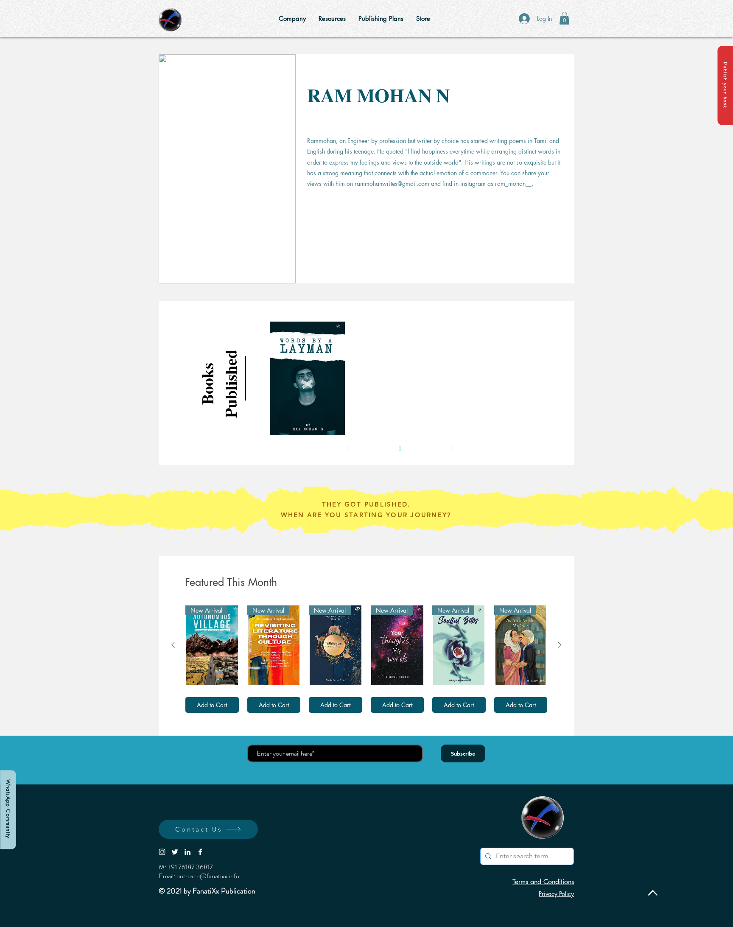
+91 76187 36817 (190, 867)
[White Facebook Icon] (200, 852)
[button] (725, 85)
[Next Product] (559, 645)
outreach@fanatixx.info (207, 876)
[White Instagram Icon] (162, 852)
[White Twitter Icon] (175, 852)
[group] (366, 659)
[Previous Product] (173, 645)
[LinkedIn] (187, 852)
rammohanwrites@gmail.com (392, 183)
